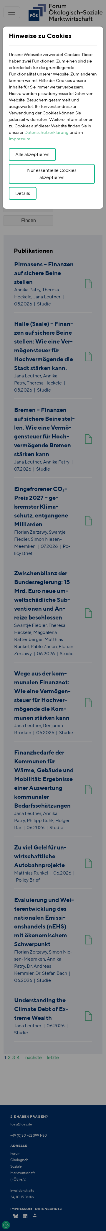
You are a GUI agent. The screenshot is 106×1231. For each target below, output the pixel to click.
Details (22, 193)
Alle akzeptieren (32, 154)
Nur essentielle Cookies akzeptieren (52, 173)
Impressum (19, 138)
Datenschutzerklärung (46, 132)
